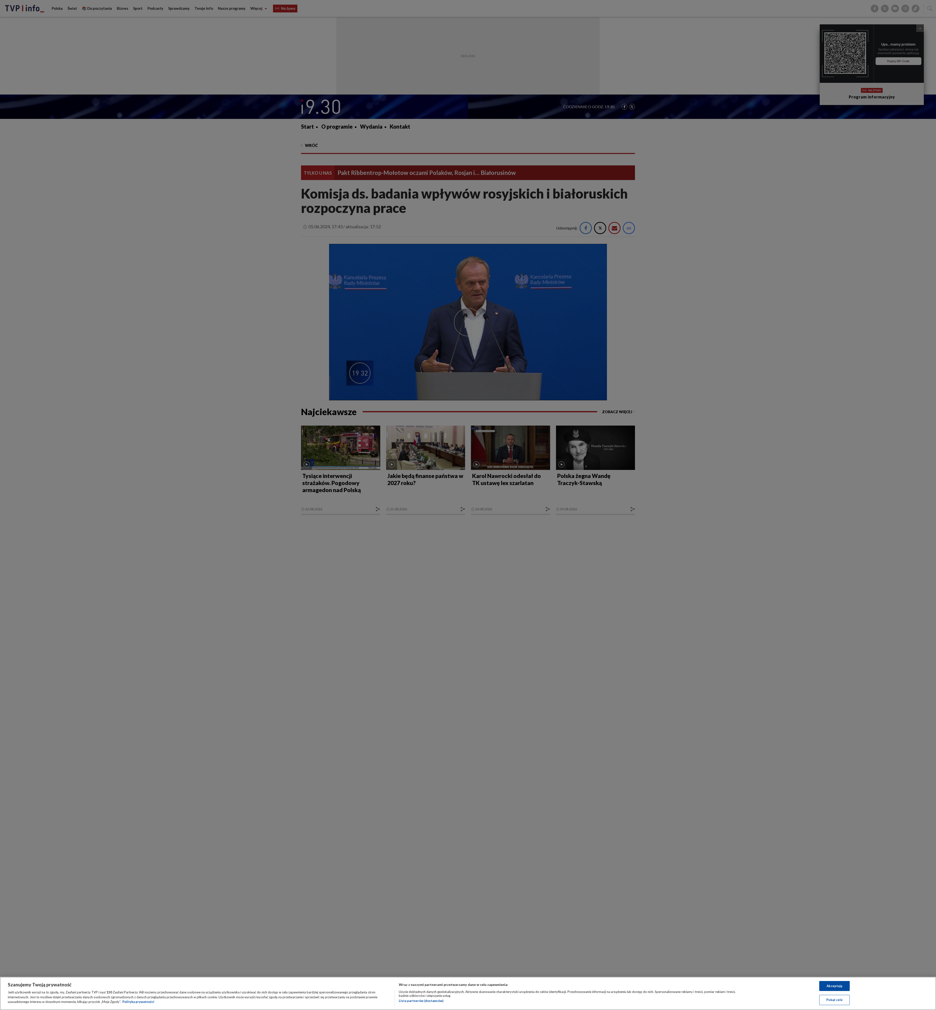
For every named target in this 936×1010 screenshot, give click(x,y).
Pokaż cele (834, 1000)
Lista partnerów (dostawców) (421, 1001)
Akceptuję (834, 986)
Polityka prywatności (138, 1002)
